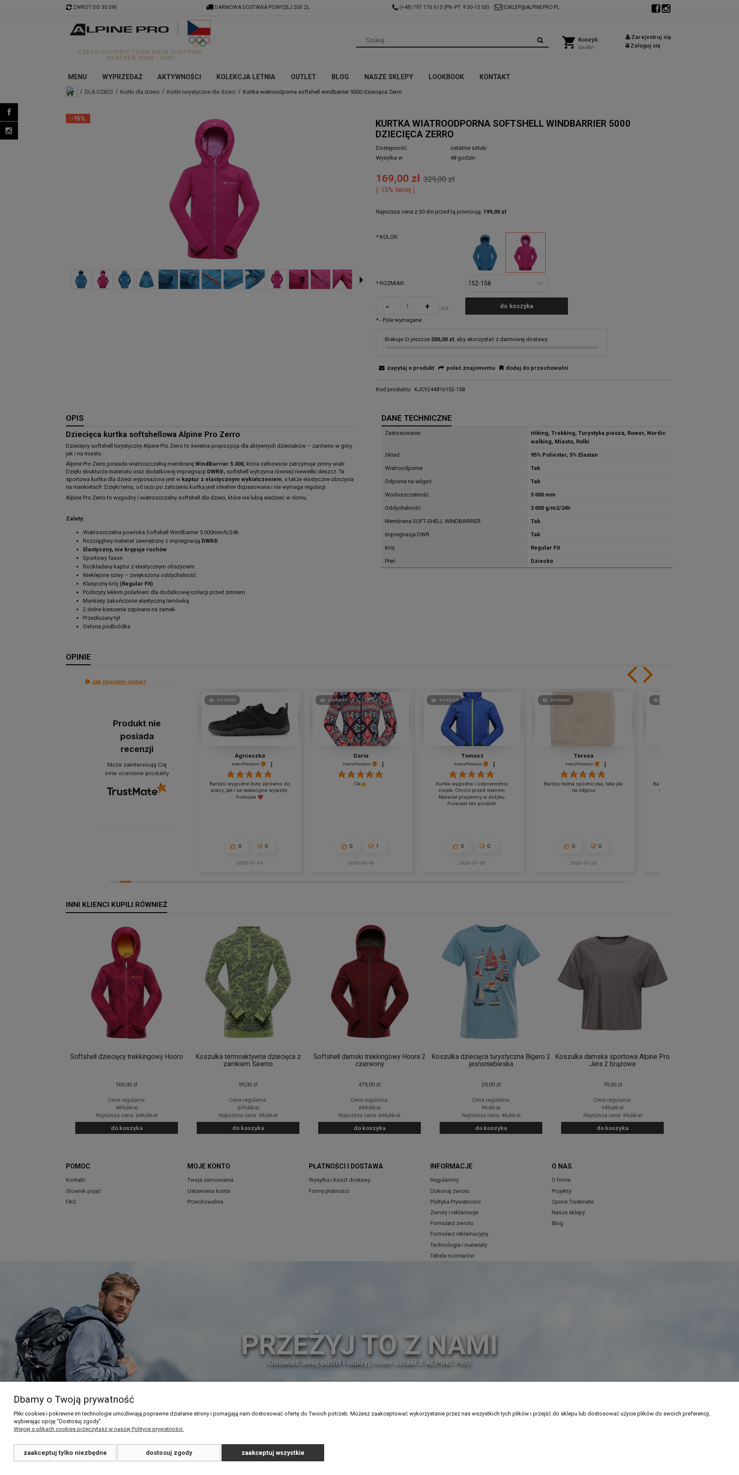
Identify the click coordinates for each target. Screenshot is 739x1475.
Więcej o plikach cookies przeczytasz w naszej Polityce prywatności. (99, 1429)
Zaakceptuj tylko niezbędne (65, 1453)
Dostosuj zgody (169, 1453)
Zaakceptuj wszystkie (273, 1452)
